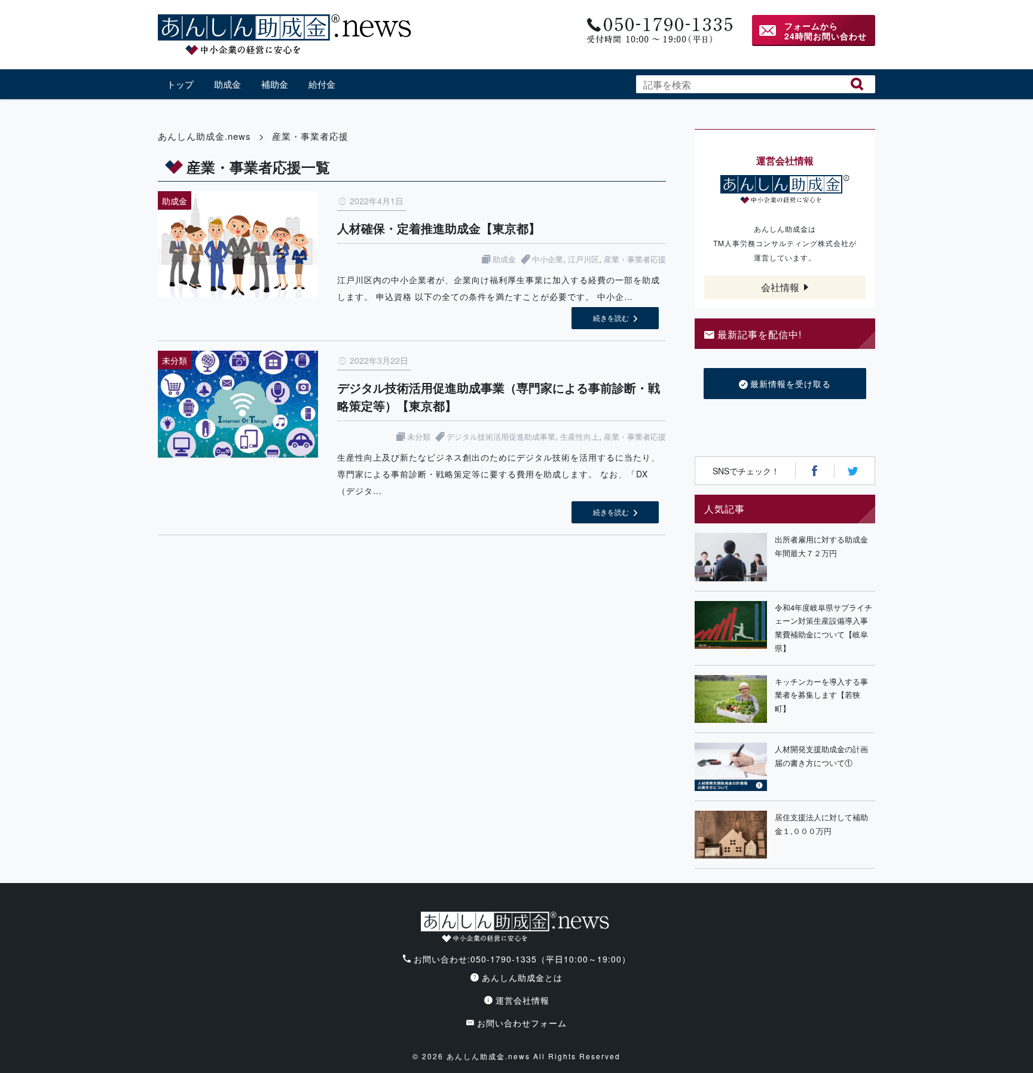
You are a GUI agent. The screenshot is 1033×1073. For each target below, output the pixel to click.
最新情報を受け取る (790, 384)
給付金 (321, 84)
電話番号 (658, 31)
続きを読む (611, 317)
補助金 (274, 84)
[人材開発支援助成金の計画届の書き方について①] (731, 767)
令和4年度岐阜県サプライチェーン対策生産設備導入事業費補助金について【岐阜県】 (823, 628)
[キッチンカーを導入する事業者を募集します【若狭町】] (731, 699)
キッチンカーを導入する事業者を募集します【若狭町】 (821, 695)
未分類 (418, 436)
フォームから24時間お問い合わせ (825, 31)
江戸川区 (583, 259)
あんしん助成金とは (522, 977)
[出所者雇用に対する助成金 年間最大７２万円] (731, 557)
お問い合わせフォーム (522, 1023)
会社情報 (780, 287)
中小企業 (547, 259)
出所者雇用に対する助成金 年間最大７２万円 (825, 546)
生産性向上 (579, 436)
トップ (180, 84)
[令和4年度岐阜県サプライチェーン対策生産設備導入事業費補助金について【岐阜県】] (731, 628)
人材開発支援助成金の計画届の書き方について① (821, 755)
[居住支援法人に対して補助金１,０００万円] (731, 835)
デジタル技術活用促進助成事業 (501, 436)
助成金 (227, 84)
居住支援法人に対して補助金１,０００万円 (821, 823)
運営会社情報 (522, 1000)
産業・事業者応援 (635, 259)
